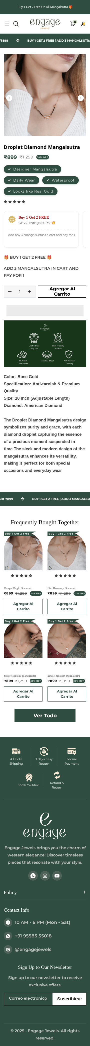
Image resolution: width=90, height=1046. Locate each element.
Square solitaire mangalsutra (20, 675)
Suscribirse (69, 998)
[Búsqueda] (16, 24)
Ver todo (45, 716)
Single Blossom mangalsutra (64, 675)
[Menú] (7, 24)
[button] (15, 201)
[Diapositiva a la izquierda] (9, 98)
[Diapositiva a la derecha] (81, 98)
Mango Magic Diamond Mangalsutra (18, 588)
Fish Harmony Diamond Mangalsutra (62, 588)
